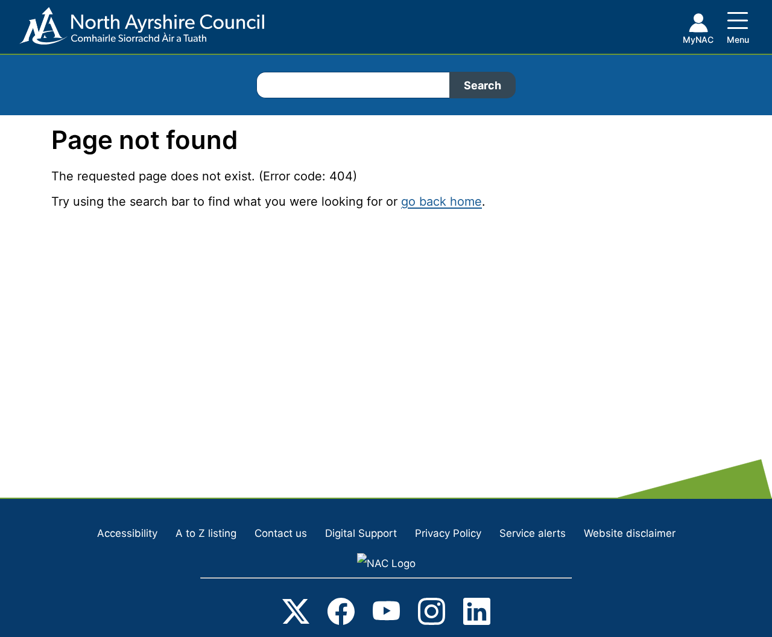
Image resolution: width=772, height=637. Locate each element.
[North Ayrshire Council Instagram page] (431, 614)
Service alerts (532, 533)
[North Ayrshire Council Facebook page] (341, 614)
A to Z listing (206, 533)
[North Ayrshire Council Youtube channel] (386, 614)
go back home (441, 201)
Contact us (281, 533)
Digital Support (361, 533)
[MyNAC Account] (698, 30)
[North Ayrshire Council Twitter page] (295, 614)
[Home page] (132, 30)
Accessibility (127, 533)
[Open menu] (738, 25)
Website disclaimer (630, 533)
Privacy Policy (448, 533)
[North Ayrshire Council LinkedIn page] (476, 614)
